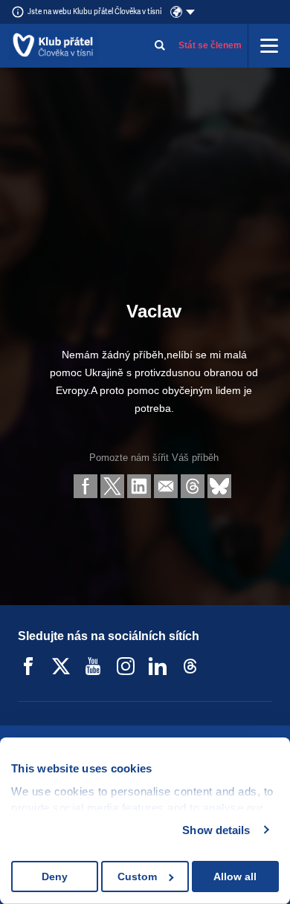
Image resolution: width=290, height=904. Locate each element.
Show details (216, 830)
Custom (137, 876)
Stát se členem (210, 45)
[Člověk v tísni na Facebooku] (28, 666)
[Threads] (190, 666)
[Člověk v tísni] (53, 45)
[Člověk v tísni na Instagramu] (126, 666)
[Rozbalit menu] (269, 45)
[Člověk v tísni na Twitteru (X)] (61, 666)
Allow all (235, 876)
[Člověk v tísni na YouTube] (93, 666)
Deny (55, 876)
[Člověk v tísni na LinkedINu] (158, 666)
